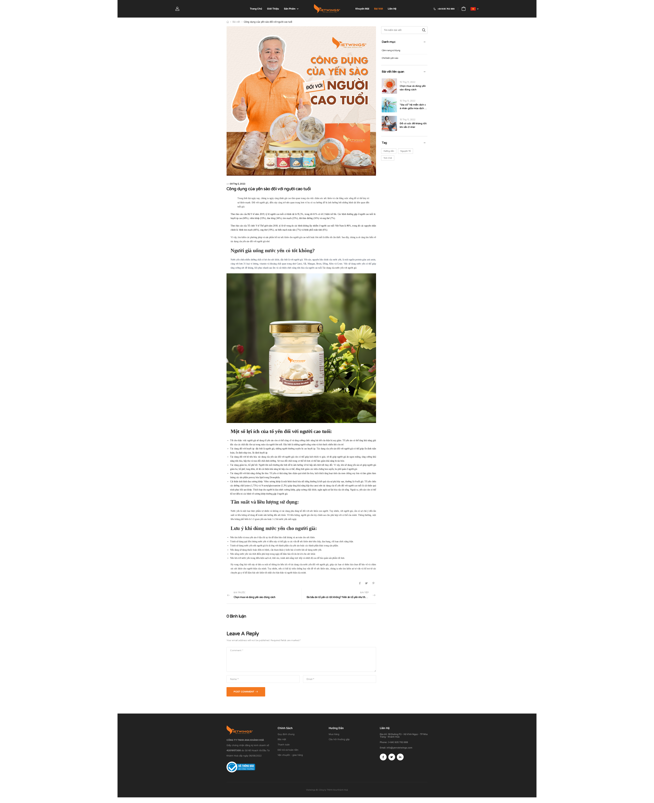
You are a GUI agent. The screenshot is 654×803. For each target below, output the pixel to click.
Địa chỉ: (383, 734)
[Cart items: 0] (464, 9)
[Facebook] (360, 583)
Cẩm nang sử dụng (391, 50)
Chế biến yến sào (390, 58)
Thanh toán (284, 744)
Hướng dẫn (389, 151)
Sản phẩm (289, 8)
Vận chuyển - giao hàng (290, 755)
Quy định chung (286, 734)
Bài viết (378, 8)
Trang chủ (256, 8)
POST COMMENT (243, 691)
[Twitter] (366, 583)
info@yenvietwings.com (399, 747)
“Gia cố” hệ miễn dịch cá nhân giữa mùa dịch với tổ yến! (413, 108)
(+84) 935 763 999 (398, 742)
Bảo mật (282, 739)
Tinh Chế (388, 158)
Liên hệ (392, 8)
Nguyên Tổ (405, 151)
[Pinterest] (373, 583)
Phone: (383, 742)
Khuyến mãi (362, 8)
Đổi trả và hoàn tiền (288, 749)
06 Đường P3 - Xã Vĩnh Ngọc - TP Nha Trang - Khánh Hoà (403, 735)
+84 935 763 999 (446, 8)
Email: (383, 747)
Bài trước (254, 595)
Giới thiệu (273, 8)
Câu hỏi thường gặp (339, 739)
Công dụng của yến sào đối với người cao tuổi (269, 188)
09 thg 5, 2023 (237, 183)
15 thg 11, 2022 (407, 82)
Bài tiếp (341, 595)
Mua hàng (334, 734)
